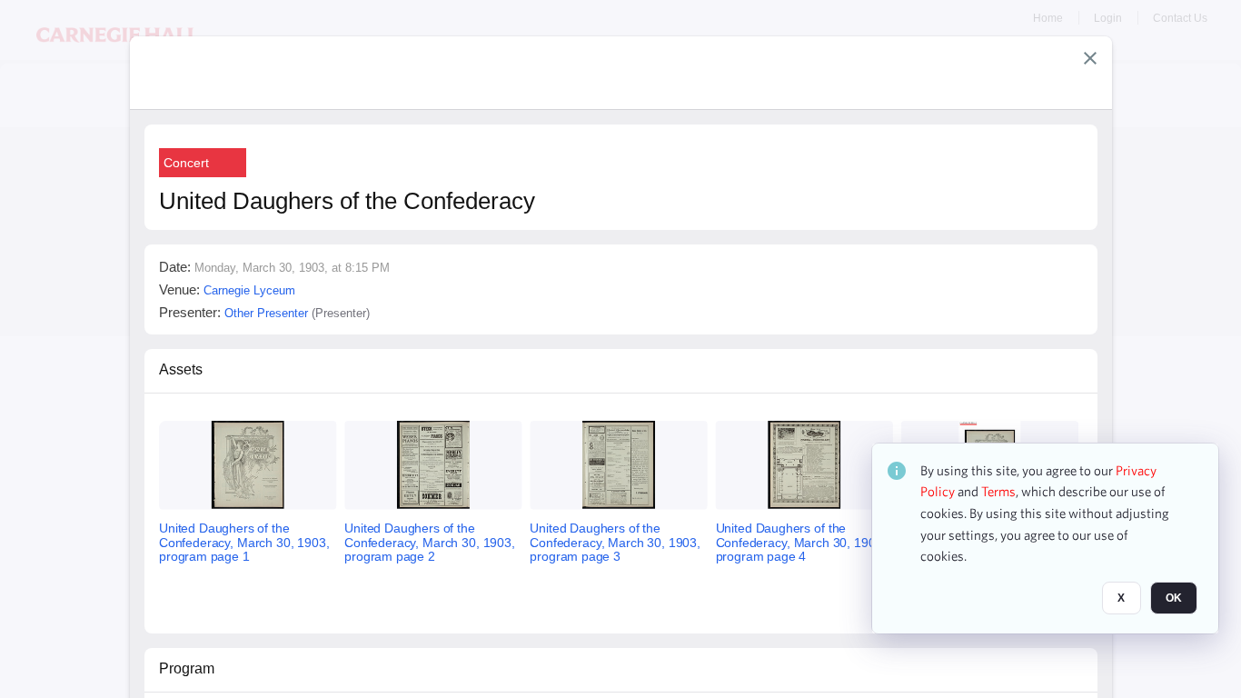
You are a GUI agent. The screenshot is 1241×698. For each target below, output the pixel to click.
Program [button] (186, 668)
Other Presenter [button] (266, 313)
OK (1174, 599)
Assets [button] (181, 369)
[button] (1090, 58)
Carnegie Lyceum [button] (249, 290)
